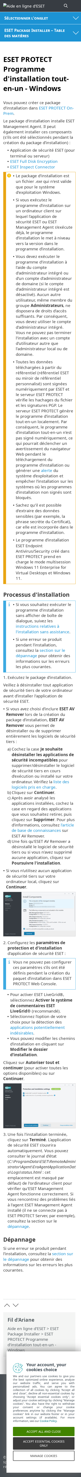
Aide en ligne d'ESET (27, 1328)
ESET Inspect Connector (32, 167)
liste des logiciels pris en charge (40, 784)
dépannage (18, 1226)
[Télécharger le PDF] (59, 1289)
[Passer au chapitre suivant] (15, 1305)
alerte (46, 470)
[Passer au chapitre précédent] (7, 1305)
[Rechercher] (66, 6)
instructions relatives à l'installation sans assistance (42, 628)
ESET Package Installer (33, 1331)
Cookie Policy (48, 1426)
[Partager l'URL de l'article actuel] (48, 1289)
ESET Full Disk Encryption (34, 161)
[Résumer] (70, 1289)
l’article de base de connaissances (43, 827)
